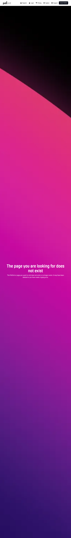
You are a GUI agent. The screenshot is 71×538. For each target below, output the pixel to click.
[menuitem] (23, 3)
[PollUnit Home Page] (9, 3)
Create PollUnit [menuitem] (63, 3)
